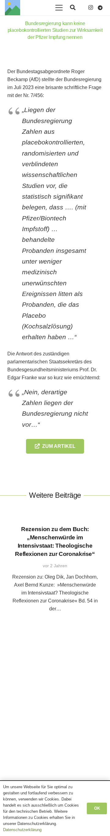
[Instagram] (90, 8)
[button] (59, 7)
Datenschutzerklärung (22, 829)
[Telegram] (100, 8)
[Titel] (12, 7)
